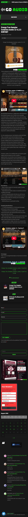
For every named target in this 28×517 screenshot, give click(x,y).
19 (10, 429)
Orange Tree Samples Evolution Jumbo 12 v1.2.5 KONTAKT (11, 29)
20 (14, 429)
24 (3, 432)
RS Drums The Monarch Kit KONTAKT (16, 298)
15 (21, 426)
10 (3, 426)
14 (17, 426)
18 (6, 429)
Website (3, 317)
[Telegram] (3, 513)
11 (6, 426)
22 (21, 429)
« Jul (14, 437)
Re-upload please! (15, 277)
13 (14, 426)
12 (10, 426)
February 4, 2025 (5, 34)
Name (3, 307)
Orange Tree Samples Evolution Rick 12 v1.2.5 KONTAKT (15, 287)
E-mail (3, 312)
